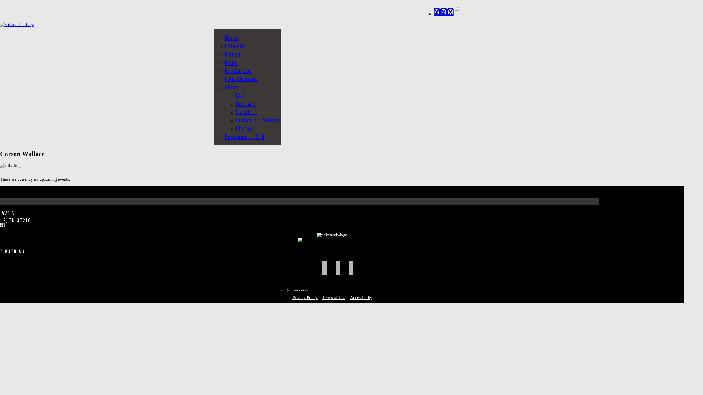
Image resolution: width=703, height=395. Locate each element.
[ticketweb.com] (332, 235)
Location (246, 112)
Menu (231, 62)
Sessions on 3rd (245, 136)
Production (238, 70)
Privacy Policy (305, 297)
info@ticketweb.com (296, 290)
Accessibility (361, 297)
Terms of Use (333, 297)
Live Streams (241, 79)
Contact (246, 103)
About (232, 87)
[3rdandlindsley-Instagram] (450, 11)
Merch (233, 54)
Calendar (236, 46)
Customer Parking (258, 120)
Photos (244, 128)
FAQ (240, 95)
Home (232, 37)
